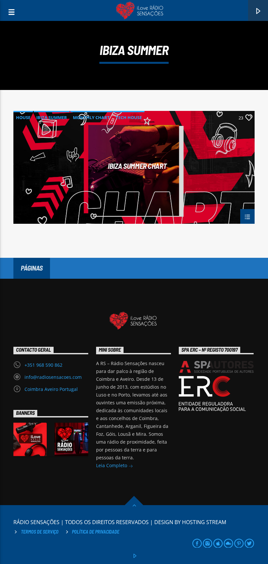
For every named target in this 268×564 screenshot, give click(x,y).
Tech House (129, 117)
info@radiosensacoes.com (53, 377)
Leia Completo (112, 465)
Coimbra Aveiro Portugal (51, 389)
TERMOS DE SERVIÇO (40, 532)
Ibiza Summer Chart (137, 166)
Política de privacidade (95, 532)
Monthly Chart (91, 117)
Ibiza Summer (51, 117)
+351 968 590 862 (43, 365)
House (23, 117)
